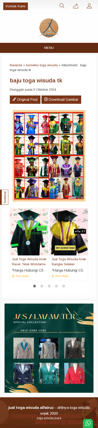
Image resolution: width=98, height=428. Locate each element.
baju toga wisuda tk (36, 80)
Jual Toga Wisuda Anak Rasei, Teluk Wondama (29, 261)
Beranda (16, 65)
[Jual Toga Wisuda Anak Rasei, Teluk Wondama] (29, 231)
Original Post (27, 99)
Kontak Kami (15, 6)
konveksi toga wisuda (42, 65)
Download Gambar (63, 99)
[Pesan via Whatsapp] (75, 6)
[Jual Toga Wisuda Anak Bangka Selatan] (69, 231)
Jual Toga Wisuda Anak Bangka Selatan (69, 261)
